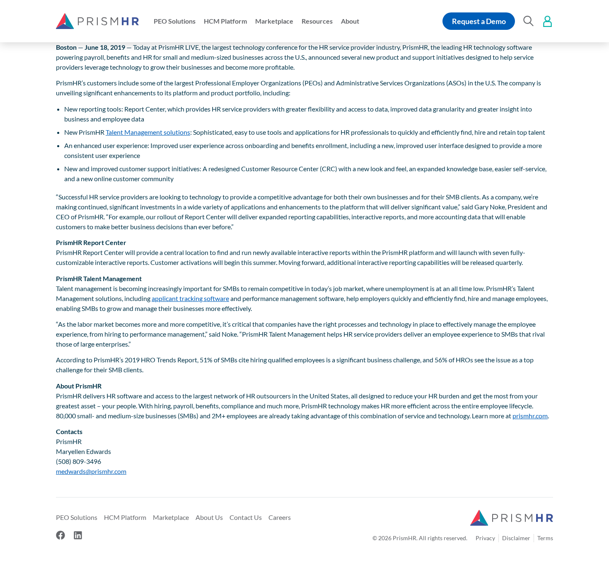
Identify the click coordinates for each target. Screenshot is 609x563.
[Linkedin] (77, 535)
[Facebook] (60, 535)
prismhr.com (530, 416)
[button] (175, 21)
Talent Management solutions (148, 132)
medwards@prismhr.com (91, 471)
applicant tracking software (190, 298)
